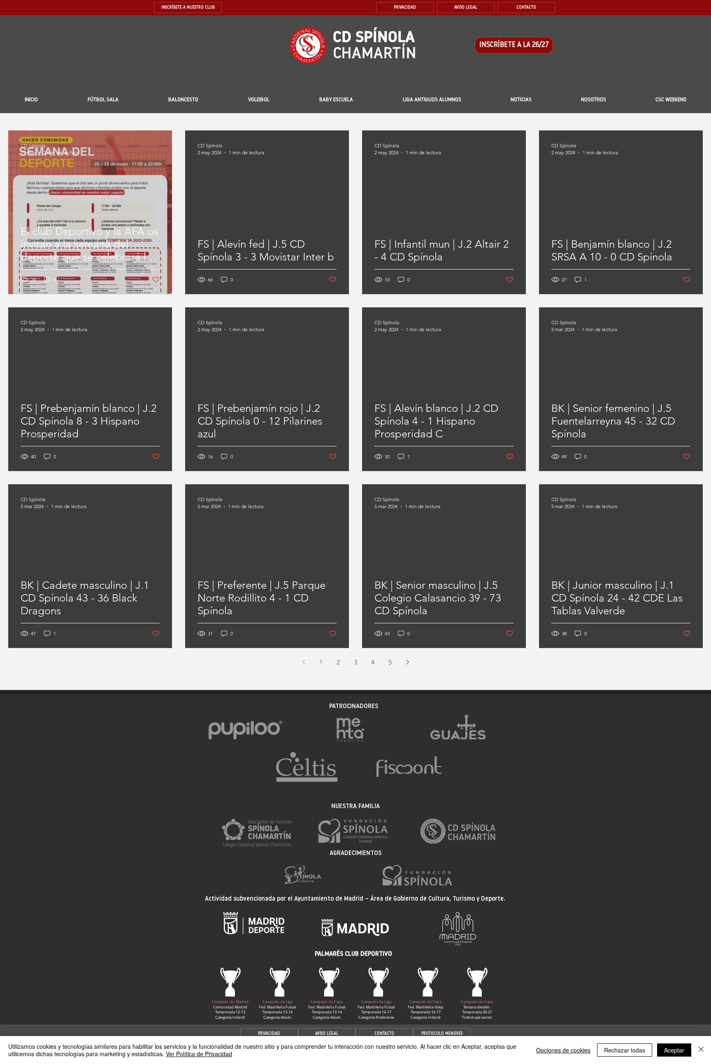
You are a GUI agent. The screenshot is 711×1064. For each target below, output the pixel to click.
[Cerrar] (701, 1050)
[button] (336, 100)
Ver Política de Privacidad (199, 1054)
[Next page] (407, 662)
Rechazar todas (624, 1050)
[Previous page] (303, 662)
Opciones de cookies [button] (563, 1050)
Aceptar (674, 1050)
